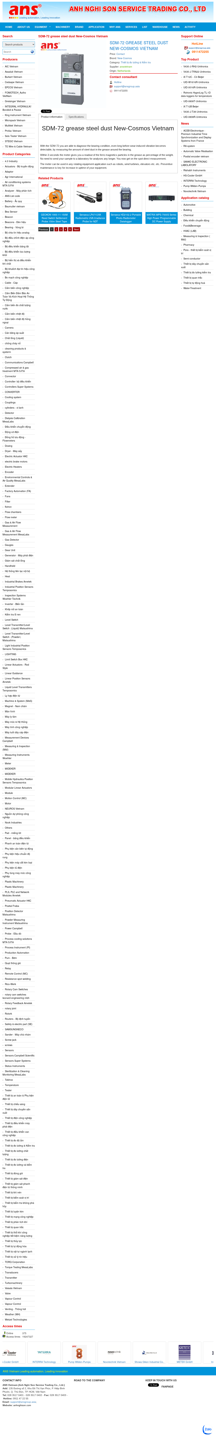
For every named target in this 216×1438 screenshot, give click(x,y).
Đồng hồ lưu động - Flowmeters (14, 438)
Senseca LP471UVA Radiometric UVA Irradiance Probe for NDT (90, 218)
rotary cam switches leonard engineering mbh (16, 996)
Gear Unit (10, 550)
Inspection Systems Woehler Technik (14, 597)
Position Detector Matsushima (13, 912)
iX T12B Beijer (191, 106)
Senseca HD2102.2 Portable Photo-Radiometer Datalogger (126, 218)
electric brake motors (16, 461)
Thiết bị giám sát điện (16, 1178)
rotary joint (10, 1008)
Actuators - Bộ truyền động (19, 166)
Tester (8, 1090)
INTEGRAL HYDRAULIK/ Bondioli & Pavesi (17, 108)
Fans (7, 496)
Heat (7, 576)
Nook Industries (13, 822)
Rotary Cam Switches (16, 989)
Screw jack (10, 1039)
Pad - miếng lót (13, 833)
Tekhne (9, 1079)
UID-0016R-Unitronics (195, 87)
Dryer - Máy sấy (13, 451)
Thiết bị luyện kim (14, 1211)
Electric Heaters (13, 466)
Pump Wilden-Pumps (194, 186)
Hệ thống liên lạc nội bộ (17, 571)
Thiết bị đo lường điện (16, 1159)
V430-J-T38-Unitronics (195, 111)
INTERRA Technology (195, 180)
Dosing (8, 445)
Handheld (10, 565)
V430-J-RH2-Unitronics (195, 66)
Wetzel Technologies (16, 1319)
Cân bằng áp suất (14, 332)
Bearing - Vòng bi (14, 227)
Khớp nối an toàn (14, 609)
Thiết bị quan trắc (14, 1227)
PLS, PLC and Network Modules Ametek (16, 893)
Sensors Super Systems (18, 1060)
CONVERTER (12, 392)
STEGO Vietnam (14, 141)
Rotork (8, 1013)
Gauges (9, 545)
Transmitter (11, 1277)
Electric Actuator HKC (16, 456)
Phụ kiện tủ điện (13, 867)
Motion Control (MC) (16, 798)
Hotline (118, 82)
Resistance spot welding (18, 978)
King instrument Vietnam (18, 115)
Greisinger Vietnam (15, 101)
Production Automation (17, 952)
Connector (10, 376)
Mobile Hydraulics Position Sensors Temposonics (18, 780)
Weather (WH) (12, 1314)
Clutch (8, 357)
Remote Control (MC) (16, 973)
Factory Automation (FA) (18, 491)
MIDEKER (10, 768)
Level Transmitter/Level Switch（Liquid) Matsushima (18, 626)
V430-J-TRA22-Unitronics (197, 71)
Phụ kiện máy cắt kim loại (18, 862)
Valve (8, 1293)
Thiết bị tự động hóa (15, 1246)
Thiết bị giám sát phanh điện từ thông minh (16, 1185)
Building (187, 210)
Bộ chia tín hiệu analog (17, 232)
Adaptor (9, 171)
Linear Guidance (14, 673)
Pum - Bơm (11, 958)
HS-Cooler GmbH (192, 175)
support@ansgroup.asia (127, 86)
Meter (8, 763)
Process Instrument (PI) (17, 947)
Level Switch (11, 619)
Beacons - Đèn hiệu (15, 222)
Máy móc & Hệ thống (16, 721)
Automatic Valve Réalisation (198, 151)
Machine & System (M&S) (18, 701)
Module (9, 793)
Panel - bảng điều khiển (17, 838)
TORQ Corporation (15, 1262)
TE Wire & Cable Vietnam (18, 146)
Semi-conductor (191, 258)
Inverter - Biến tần (14, 604)
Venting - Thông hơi (15, 1309)
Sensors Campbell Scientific (20, 1055)
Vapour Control (13, 1298)
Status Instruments (15, 1066)
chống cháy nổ (13, 343)
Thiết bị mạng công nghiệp (19, 1216)
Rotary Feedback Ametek (18, 1003)
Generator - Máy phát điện (19, 555)
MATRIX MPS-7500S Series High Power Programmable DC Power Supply (161, 218)
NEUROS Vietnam (14, 808)
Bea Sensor (11, 211)
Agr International (14, 176)
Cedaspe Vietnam (14, 82)
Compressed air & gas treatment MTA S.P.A (16, 369)
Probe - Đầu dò (13, 933)
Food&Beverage (192, 225)
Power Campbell (13, 928)
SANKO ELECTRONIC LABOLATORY (194, 163)
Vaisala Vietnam (13, 1288)
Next (76, 229)
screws (8, 1045)
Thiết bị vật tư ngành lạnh (18, 1251)
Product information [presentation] (51, 116)
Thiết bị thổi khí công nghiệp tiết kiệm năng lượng (17, 1234)
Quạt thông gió (13, 963)
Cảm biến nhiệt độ (14, 313)
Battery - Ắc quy (13, 201)
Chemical (188, 215)
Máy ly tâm (11, 716)
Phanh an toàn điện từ (17, 843)
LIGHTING (10, 654)
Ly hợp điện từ (12, 695)
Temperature (12, 1085)
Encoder (9, 472)
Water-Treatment (192, 288)
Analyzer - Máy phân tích (18, 190)
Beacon (9, 216)
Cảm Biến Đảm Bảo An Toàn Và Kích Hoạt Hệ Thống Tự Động (18, 296)
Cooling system (13, 397)
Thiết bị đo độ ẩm (14, 1140)
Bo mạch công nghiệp (16, 277)
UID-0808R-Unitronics (195, 117)
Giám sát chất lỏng (15, 560)
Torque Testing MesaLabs (19, 1267)
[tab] (51, 117)
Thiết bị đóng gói (14, 1173)
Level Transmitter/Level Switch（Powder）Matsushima (16, 637)
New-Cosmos (124, 58)
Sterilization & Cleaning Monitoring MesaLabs (16, 1072)
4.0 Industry (11, 161)
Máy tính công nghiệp (16, 727)
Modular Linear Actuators (18, 787)
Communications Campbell (19, 362)
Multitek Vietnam (14, 125)
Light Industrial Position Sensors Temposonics (16, 647)
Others (8, 827)
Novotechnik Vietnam (194, 191)
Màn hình (10, 711)
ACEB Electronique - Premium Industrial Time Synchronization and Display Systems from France (196, 135)
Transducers (11, 1272)
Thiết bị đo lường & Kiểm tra (20, 1145)
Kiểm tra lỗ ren (13, 614)
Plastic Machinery (14, 881)
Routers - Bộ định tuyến (17, 1018)
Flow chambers (13, 512)
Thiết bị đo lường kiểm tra (197, 272)
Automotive (189, 204)
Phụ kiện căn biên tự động (19, 848)
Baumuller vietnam (15, 206)
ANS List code (12, 196)
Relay (8, 968)
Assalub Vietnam (14, 71)
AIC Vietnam (11, 66)
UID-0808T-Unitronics (195, 101)
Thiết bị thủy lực (13, 1241)
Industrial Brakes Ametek (18, 581)
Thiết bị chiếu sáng (15, 1104)
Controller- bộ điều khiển (18, 381)
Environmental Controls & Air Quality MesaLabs (17, 478)
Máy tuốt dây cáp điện (17, 732)
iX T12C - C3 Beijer (193, 77)
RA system (189, 146)
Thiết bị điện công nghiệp (18, 1118)
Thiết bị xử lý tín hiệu (16, 1256)
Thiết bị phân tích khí (16, 1222)
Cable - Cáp (11, 282)
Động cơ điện (12, 432)
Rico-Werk (10, 984)
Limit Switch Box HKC (16, 659)
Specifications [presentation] (76, 116)
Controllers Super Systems (19, 386)
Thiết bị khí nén (13, 1192)
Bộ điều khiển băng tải (17, 246)
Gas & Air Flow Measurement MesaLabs (16, 532)
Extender (10, 485)
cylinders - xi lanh (14, 407)
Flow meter (11, 517)
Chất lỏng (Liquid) (14, 338)
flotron (8, 506)
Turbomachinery (13, 1283)
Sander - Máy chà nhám (18, 1034)
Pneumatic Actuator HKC (18, 900)
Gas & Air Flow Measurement (12, 524)
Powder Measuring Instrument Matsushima (15, 921)
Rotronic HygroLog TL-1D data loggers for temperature (196, 94)
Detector (9, 412)
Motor (8, 803)
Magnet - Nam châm (16, 706)
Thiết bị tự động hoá (194, 282)
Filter (7, 501)
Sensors (9, 1050)
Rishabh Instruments (194, 170)
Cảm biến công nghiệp (17, 288)
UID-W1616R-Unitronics (196, 82)
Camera (9, 327)
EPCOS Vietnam (13, 87)
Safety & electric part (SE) (18, 1024)
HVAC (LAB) (189, 230)
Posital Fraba (12, 906)
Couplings (10, 402)
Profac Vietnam (13, 130)
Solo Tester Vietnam (15, 136)
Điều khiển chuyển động (18, 426)
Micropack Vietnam (15, 120)
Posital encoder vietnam (196, 156)
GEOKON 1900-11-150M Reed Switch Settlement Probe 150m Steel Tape (54, 218)
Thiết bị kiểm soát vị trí (17, 1197)
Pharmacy (188, 244)
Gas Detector (12, 539)
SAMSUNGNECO (14, 1029)
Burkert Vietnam (13, 77)
